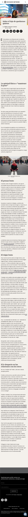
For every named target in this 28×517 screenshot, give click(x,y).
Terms (15, 267)
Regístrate (22, 264)
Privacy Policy (20, 267)
